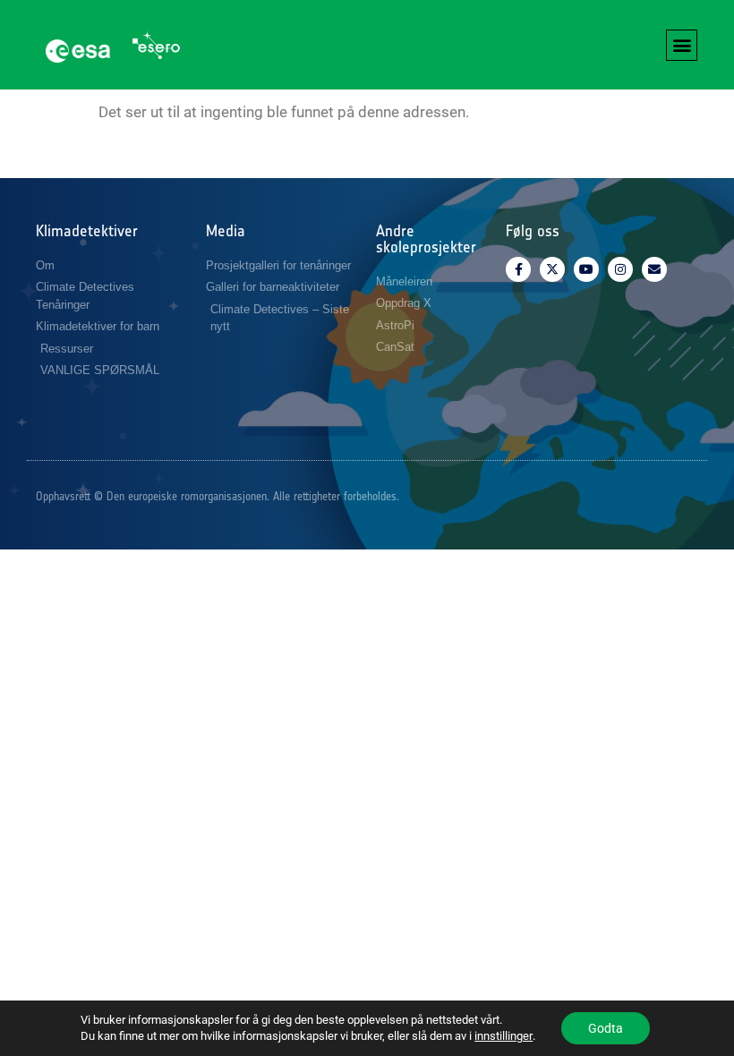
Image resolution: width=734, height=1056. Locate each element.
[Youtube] (586, 269)
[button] (681, 45)
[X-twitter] (552, 269)
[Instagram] (620, 269)
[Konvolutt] (654, 269)
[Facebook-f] (518, 269)
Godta (605, 1028)
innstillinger (503, 1036)
